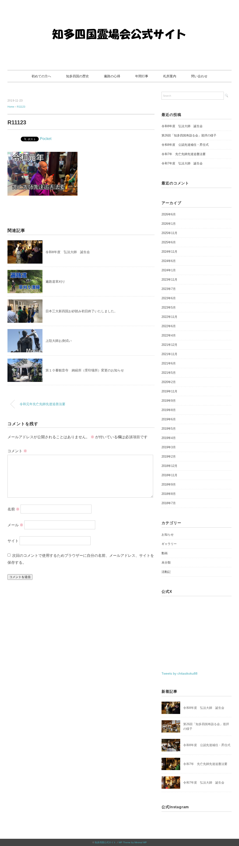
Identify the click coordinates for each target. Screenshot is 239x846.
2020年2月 (169, 382)
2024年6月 (169, 261)
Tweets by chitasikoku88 (179, 673)
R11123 (21, 106)
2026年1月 (169, 223)
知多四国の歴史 (77, 76)
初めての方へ (41, 76)
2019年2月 (169, 456)
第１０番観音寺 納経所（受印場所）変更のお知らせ (85, 370)
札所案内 (169, 76)
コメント (17, 451)
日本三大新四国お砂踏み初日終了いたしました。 (81, 311)
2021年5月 (169, 372)
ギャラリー (169, 544)
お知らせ (168, 534)
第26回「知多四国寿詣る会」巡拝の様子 (189, 135)
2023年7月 (169, 289)
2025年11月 (169, 233)
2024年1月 (169, 270)
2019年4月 (169, 438)
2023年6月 (169, 298)
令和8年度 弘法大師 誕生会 (68, 252)
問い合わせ (199, 76)
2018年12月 (169, 466)
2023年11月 (169, 279)
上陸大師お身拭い (59, 341)
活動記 (166, 572)
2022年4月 (169, 335)
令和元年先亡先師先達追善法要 (42, 404)
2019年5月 (169, 428)
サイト (13, 541)
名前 (13, 509)
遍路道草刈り (55, 281)
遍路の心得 (112, 76)
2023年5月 (169, 307)
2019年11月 (169, 391)
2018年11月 (169, 475)
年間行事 (141, 76)
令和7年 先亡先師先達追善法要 (184, 154)
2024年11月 (169, 251)
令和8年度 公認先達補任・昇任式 (185, 144)
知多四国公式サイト (105, 842)
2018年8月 (169, 494)
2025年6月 (169, 242)
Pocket (45, 139)
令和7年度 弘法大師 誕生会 (182, 163)
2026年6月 (169, 214)
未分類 (166, 562)
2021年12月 (169, 345)
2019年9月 (169, 400)
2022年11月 (169, 317)
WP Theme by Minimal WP (133, 842)
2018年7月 (169, 503)
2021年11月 (169, 354)
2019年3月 (169, 447)
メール (15, 525)
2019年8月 (169, 410)
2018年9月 (169, 484)
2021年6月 (169, 363)
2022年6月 (169, 326)
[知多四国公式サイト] (119, 17)
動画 (165, 553)
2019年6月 (169, 419)
